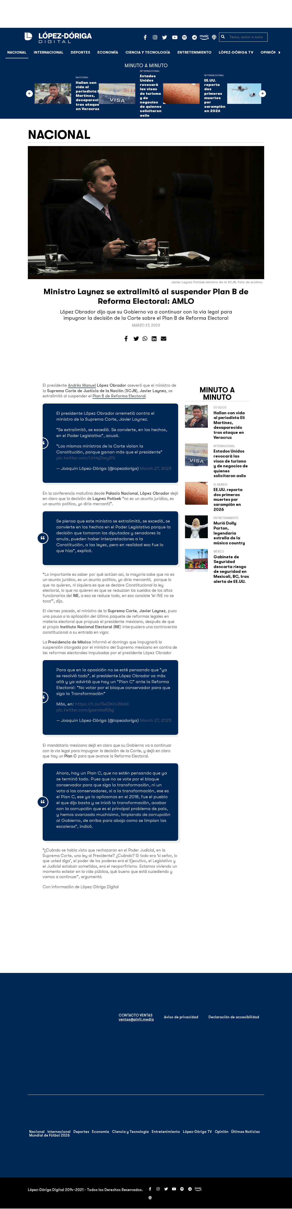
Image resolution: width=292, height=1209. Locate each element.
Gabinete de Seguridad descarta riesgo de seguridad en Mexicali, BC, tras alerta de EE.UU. (231, 569)
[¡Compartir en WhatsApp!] (145, 339)
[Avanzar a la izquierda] (29, 93)
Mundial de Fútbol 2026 (49, 1135)
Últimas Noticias (245, 1132)
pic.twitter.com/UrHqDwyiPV (85, 457)
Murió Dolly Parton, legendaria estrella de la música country (229, 533)
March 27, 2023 (155, 468)
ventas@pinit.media (136, 1019)
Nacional (16, 52)
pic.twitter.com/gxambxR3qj (85, 710)
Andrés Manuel (82, 385)
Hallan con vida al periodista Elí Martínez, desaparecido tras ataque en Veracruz (89, 96)
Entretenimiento (194, 52)
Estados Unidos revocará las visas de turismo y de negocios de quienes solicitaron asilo (151, 96)
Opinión (268, 52)
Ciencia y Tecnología (147, 52)
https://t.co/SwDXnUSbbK (102, 704)
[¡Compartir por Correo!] (163, 339)
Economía (107, 52)
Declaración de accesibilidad (234, 1017)
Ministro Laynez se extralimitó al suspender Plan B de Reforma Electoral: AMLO (146, 296)
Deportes (80, 52)
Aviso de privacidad (181, 1017)
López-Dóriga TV (236, 52)
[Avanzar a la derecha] (279, 52)
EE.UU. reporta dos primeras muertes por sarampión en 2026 (214, 95)
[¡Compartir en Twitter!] (136, 339)
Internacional (48, 52)
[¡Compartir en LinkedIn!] (154, 339)
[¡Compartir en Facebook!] (126, 339)
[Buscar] (286, 52)
